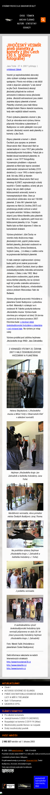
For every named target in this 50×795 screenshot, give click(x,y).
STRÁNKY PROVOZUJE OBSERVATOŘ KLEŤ (19, 6)
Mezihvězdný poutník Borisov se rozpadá (22, 725)
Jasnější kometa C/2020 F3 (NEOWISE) (21, 718)
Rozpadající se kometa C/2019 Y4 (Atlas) (22, 721)
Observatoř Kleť (31, 760)
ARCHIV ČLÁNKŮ (26, 19)
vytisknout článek (14, 69)
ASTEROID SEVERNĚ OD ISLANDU (19, 690)
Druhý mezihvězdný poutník (16, 728)
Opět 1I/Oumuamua (12, 700)
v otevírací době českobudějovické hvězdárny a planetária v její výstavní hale (24, 325)
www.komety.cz (17, 750)
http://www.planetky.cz (17, 665)
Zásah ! (7, 687)
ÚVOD (22, 15)
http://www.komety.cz (16, 668)
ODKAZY (27, 27)
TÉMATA (30, 15)
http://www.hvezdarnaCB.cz (19, 662)
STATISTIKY (31, 23)
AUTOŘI (20, 23)
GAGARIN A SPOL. (12, 704)
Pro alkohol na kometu (14, 715)
